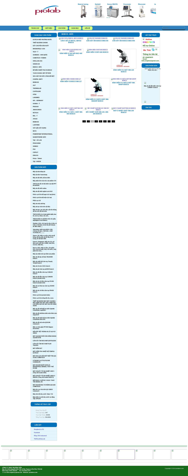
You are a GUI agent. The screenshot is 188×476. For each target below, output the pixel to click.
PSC (34, 149)
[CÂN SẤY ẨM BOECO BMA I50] (97, 38)
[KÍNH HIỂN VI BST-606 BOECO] (97, 49)
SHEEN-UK (36, 64)
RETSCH (35, 113)
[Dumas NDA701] (113, 17)
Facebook (37, 432)
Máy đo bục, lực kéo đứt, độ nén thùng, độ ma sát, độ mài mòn (45, 210)
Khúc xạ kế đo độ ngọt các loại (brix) (44, 194)
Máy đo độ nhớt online (39, 188)
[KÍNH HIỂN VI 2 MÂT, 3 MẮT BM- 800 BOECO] (70, 110)
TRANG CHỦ (35, 28)
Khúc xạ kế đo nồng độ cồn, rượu (43, 298)
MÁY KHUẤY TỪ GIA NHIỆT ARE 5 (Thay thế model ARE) (43, 371)
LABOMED (36, 97)
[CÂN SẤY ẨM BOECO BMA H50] (123, 38)
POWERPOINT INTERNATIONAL (43, 134)
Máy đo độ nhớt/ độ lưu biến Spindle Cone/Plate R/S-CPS (44, 318)
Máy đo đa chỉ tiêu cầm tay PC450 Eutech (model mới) (43, 282)
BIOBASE (36, 82)
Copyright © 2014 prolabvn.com (174, 468)
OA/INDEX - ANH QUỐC (40, 55)
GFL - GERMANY (38, 100)
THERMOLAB (37, 88)
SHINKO (35, 146)
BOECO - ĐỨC (37, 67)
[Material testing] (83, 17)
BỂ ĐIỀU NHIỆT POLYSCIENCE (42, 70)
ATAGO (35, 119)
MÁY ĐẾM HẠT (37, 348)
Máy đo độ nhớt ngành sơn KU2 (42, 191)
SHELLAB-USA (37, 61)
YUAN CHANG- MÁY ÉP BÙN (42, 73)
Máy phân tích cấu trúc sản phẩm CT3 (44, 181)
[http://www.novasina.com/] (103, 459)
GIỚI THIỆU (48, 28)
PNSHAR (36, 106)
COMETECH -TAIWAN (39, 58)
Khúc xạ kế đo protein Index (41, 295)
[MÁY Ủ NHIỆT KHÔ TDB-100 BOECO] (124, 108)
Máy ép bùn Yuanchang (40, 174)
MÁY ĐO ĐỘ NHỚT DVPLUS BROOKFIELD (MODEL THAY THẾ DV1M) (43, 366)
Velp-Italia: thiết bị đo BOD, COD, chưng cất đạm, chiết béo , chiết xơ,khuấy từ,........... (43, 231)
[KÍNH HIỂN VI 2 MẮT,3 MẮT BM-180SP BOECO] (123, 80)
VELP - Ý (35, 52)
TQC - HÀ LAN (37, 140)
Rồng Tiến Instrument (40, 435)
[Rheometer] (142, 17)
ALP (34, 85)
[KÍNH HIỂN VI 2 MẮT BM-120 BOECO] (123, 68)
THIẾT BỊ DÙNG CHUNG (40, 42)
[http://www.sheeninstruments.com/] (31, 459)
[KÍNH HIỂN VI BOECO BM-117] (71, 79)
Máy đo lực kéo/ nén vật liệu (41, 206)
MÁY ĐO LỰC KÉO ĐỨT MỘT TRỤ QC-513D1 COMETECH (44, 356)
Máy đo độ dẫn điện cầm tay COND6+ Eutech (152, 82)
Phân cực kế (37, 200)
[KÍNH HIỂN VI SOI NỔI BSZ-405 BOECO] (70, 51)
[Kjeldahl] (98, 17)
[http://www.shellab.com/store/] (13, 459)
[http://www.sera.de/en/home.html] (49, 459)
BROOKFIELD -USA (39, 49)
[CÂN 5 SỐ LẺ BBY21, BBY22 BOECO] (71, 38)
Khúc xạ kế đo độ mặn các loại (42, 197)
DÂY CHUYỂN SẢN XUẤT (41, 45)
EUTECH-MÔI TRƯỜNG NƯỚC (42, 39)
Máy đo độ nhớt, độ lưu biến (41, 177)
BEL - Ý (35, 116)
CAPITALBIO (37, 91)
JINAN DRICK (37, 109)
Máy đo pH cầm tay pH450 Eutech (43, 269)
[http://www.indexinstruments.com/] (85, 459)
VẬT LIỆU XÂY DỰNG (39, 128)
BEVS (34, 131)
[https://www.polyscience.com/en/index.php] (67, 459)
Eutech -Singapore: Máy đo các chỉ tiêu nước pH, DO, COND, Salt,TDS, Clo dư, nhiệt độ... (44, 243)
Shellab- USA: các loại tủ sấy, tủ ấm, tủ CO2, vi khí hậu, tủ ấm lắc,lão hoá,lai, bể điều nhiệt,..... (45, 225)
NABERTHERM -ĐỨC (39, 137)
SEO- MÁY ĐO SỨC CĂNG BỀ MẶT (43, 76)
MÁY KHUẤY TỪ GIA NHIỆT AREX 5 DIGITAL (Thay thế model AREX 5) (44, 376)
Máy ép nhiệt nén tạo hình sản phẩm (44, 254)
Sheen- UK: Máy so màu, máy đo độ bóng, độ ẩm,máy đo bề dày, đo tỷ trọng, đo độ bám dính (44, 237)
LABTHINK (36, 125)
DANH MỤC (75, 28)
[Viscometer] (127, 17)
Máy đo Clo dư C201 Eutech (41, 266)
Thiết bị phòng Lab (39, 439)
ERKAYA (35, 155)
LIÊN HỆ (87, 28)
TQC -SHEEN (37, 161)
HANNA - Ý (36, 103)
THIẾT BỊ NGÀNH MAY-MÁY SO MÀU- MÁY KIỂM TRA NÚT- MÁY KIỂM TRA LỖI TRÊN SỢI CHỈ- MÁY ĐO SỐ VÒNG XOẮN (44, 303)
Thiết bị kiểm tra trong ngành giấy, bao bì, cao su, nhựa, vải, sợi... (44, 215)
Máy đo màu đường (39, 203)
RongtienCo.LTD (39, 429)
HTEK (34, 94)
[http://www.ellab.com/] (139, 459)
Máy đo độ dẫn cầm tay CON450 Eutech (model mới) (43, 277)
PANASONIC (37, 143)
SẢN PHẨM (61, 28)
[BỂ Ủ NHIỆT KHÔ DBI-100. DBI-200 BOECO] (97, 110)
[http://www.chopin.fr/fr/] (175, 459)
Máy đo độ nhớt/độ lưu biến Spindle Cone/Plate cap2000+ (44, 309)
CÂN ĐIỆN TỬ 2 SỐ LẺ (152, 100)
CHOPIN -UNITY (38, 79)
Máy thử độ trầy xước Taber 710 (43, 394)
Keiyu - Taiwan (37, 158)
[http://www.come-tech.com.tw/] (157, 459)
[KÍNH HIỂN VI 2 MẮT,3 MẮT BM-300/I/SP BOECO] (97, 97)
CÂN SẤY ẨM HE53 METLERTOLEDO (44, 340)
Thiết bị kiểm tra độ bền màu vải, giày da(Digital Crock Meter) (44, 219)
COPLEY (35, 152)
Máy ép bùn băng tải (39, 171)
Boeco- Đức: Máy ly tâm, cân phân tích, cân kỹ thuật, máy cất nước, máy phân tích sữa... (44, 249)
